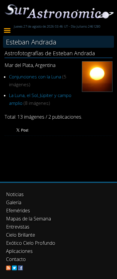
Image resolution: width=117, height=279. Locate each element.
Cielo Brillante (20, 235)
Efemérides (18, 210)
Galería (13, 202)
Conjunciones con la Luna (35, 77)
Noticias (15, 194)
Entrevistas (17, 226)
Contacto (16, 259)
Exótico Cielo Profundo (30, 243)
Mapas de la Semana (28, 218)
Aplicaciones (19, 251)
